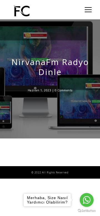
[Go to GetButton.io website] (87, 210)
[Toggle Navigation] (86, 9)
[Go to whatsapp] (87, 200)
